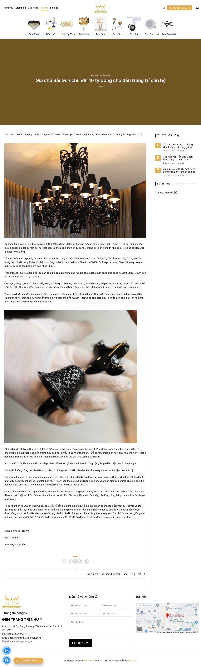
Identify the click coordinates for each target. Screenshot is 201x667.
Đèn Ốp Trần (68, 34)
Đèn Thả (50, 34)
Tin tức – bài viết (164, 192)
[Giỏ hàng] (197, 7)
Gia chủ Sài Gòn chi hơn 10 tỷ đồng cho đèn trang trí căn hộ (179, 170)
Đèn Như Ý (89, 660)
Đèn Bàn (100, 34)
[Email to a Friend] (75, 561)
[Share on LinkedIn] (86, 561)
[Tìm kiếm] (164, 8)
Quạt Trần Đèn (169, 34)
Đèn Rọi (134, 34)
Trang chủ (7, 7)
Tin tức (44, 7)
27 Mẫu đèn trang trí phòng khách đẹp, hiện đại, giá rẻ (178, 146)
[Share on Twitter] (70, 561)
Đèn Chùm (34, 34)
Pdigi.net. (132, 660)
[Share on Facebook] (64, 561)
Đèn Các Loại (152, 34)
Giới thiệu (20, 7)
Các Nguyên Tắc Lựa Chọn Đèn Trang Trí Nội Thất (114, 573)
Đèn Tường (84, 34)
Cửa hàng (33, 7)
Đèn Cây (117, 34)
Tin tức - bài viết (100, 75)
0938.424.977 (181, 7)
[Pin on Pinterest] (80, 561)
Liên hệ (54, 7)
